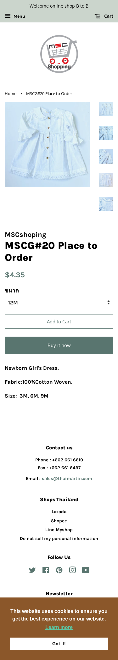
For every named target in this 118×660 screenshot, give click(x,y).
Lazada (59, 511)
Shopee (59, 521)
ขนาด (12, 290)
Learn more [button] (59, 627)
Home (10, 93)
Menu (18, 16)
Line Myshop (59, 529)
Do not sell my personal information (59, 538)
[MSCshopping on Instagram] (72, 571)
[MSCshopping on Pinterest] (59, 571)
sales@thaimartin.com (67, 478)
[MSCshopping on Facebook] (45, 571)
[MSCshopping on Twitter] (32, 571)
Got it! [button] (59, 643)
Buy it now (59, 345)
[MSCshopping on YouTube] (85, 571)
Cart (108, 16)
